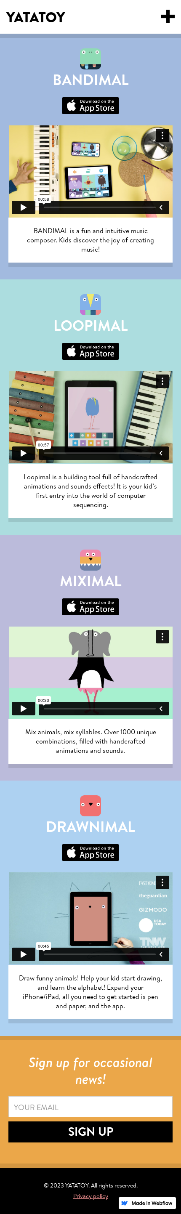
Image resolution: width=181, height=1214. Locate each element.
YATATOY (35, 18)
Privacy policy (90, 1196)
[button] (168, 16)
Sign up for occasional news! (90, 1071)
